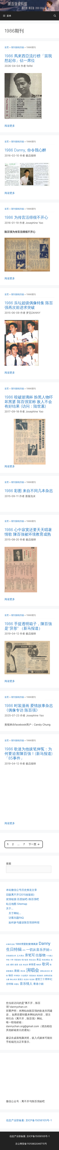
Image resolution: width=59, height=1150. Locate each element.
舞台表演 (13, 979)
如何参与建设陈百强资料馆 (24, 922)
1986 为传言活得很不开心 (26, 217)
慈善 (16, 964)
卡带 (11, 960)
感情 (12, 964)
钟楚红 (16, 984)
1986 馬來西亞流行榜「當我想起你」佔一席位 (28, 58)
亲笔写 (30, 955)
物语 (10, 975)
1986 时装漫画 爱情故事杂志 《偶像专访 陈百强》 (29, 707)
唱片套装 (25, 960)
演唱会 (32, 970)
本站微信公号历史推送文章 (21, 889)
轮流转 (31, 979)
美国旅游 (32, 976)
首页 (7, 47)
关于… (9, 908)
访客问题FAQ (16, 917)
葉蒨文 (20, 979)
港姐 (17, 970)
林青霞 (32, 964)
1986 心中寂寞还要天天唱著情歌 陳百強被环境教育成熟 (28, 531)
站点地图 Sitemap (16, 903)
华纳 (7, 960)
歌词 (45, 964)
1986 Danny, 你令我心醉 (25, 150)
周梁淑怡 (17, 960)
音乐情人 (26, 983)
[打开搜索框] (55, 15)
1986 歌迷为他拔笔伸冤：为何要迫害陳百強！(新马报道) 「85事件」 (29, 753)
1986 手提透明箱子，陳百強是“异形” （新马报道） (28, 626)
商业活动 (32, 960)
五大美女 (20, 955)
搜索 (8, 863)
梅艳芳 (38, 965)
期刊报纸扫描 (17, 47)
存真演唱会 (46, 960)
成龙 (20, 965)
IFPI (24, 950)
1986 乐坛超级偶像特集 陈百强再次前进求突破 (29, 305)
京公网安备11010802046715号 (31, 1143)
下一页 (34, 844)
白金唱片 (24, 975)
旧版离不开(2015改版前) (20, 894)
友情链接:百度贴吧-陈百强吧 (22, 899)
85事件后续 (10, 944)
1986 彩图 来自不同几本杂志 (29, 490)
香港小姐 (38, 983)
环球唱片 (17, 976)
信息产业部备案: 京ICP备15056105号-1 (29, 1120)
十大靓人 (49, 956)
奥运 (38, 959)
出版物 (41, 955)
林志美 (25, 965)
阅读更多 (10, 125)
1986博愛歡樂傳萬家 (26, 943)
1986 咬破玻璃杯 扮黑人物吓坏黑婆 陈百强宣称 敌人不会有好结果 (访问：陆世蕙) (29, 401)
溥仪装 (22, 971)
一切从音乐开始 (37, 949)
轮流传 (26, 979)
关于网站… (15, 913)
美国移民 (40, 976)
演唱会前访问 (45, 971)
